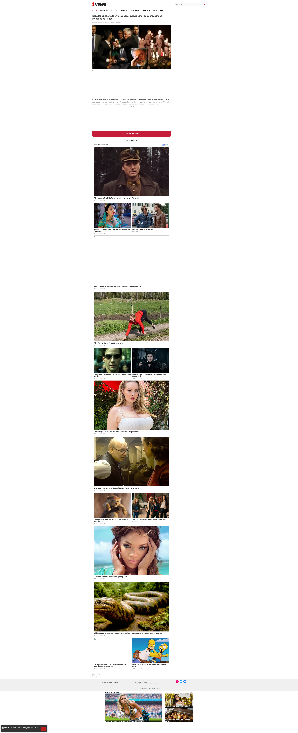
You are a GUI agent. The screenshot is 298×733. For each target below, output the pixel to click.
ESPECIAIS (162, 10)
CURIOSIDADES (146, 10)
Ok (43, 729)
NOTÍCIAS (94, 10)
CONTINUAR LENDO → (132, 133)
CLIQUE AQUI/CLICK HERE (152, 684)
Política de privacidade (112, 682)
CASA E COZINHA (134, 10)
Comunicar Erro (130, 140)
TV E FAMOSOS (104, 10)
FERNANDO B (117, 22)
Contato (104, 682)
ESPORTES (124, 10)
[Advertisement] (131, 86)
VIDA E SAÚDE (115, 10)
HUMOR (155, 10)
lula (95, 676)
